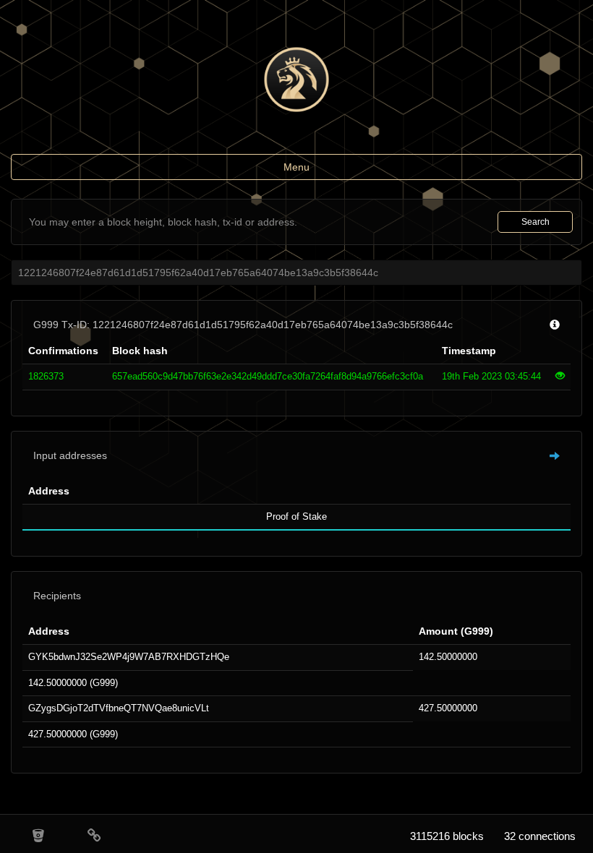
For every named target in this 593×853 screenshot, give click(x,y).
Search (535, 222)
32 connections (540, 836)
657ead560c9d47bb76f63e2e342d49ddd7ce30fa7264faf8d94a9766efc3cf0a (267, 376)
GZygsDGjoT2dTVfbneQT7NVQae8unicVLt (118, 708)
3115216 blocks (447, 836)
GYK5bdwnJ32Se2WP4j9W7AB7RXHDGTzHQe (128, 656)
